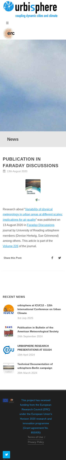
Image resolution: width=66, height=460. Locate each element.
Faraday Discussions (40, 225)
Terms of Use (35, 437)
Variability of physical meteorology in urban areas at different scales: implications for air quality (33, 214)
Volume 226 (10, 246)
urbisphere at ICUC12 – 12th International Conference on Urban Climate (39, 309)
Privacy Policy (36, 442)
